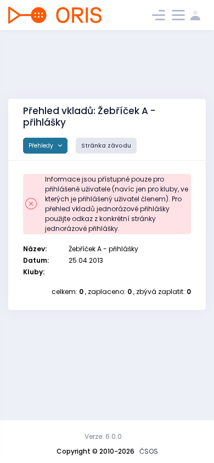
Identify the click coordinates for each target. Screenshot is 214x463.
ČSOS (148, 451)
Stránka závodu (106, 146)
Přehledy (42, 146)
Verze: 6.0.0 (103, 436)
